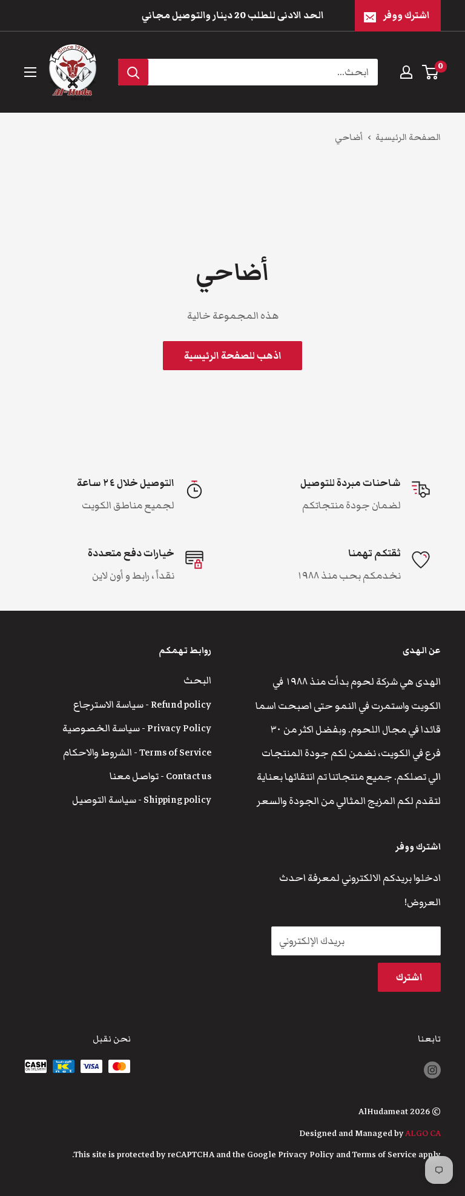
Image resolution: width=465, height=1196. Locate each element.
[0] (430, 72)
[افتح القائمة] (30, 72)
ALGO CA (423, 1133)
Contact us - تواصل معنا (160, 776)
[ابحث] (133, 72)
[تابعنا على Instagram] (432, 1070)
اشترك (409, 977)
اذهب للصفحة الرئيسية (233, 356)
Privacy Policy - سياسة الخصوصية (136, 728)
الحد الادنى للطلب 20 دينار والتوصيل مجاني (233, 15)
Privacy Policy (306, 1154)
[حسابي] (406, 72)
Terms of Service (384, 1154)
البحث (197, 680)
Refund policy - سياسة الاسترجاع (142, 705)
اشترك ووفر (406, 15)
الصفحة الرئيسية (408, 137)
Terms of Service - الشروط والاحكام (137, 752)
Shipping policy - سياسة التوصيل (141, 800)
